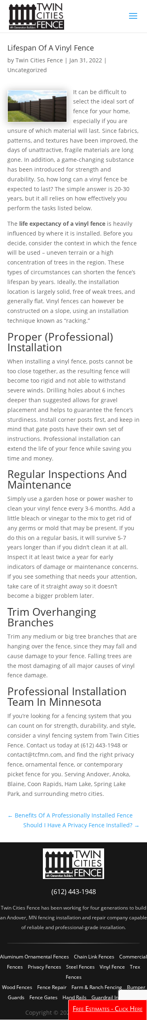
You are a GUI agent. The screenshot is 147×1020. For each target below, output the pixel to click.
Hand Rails (74, 997)
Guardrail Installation (115, 997)
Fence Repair (52, 987)
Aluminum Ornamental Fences (34, 956)
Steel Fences (80, 966)
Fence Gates (43, 997)
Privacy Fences (44, 966)
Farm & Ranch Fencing (96, 987)
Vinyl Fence (112, 966)
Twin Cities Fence (39, 60)
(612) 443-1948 (73, 891)
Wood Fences (17, 987)
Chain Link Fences (94, 956)
